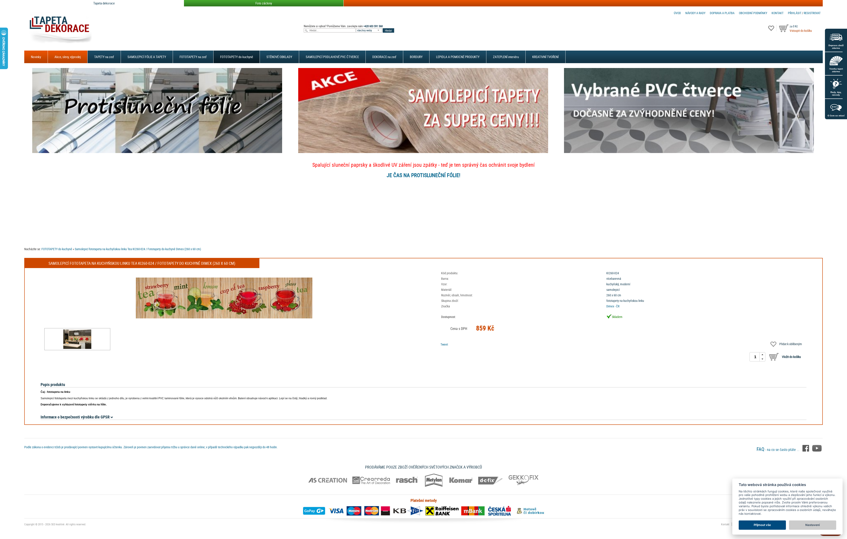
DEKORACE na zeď (384, 57)
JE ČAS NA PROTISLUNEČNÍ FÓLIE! (423, 175)
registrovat (812, 13)
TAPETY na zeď (104, 57)
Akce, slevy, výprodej (67, 57)
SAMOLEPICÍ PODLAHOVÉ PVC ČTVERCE (332, 57)
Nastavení (812, 525)
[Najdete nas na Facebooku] (806, 447)
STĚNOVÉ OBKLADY (279, 57)
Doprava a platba (722, 13)
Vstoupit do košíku (801, 30)
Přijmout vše (762, 525)
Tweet (444, 344)
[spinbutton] (755, 356)
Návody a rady (695, 13)
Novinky (36, 57)
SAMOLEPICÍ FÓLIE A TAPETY (146, 57)
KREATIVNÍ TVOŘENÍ (545, 57)
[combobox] (369, 30)
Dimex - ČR (612, 306)
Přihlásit (794, 13)
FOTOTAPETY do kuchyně (236, 57)
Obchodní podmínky (753, 13)
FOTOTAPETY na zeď (193, 57)
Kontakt (777, 13)
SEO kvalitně (57, 524)
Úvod (677, 13)
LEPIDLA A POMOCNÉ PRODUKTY (458, 57)
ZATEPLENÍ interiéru (506, 57)
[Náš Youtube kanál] (817, 447)
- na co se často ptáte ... (778, 449)
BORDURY (416, 57)
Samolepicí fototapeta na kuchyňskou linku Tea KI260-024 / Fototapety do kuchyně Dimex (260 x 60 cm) (138, 249)
